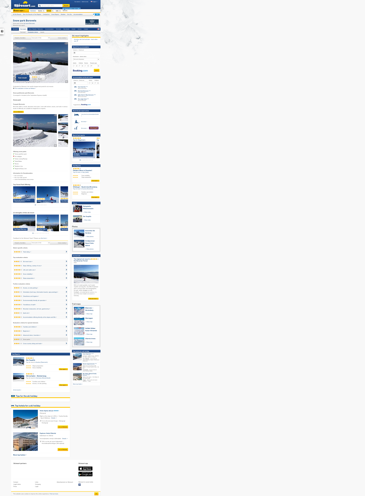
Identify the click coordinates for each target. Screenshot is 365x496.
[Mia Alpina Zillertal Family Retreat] (77, 376)
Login (36, 486)
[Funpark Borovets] (35, 130)
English (94, 1)
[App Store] (85, 471)
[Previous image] (74, 149)
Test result (22, 32)
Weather (63, 14)
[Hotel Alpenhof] (77, 356)
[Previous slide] (14, 194)
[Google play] (85, 476)
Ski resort (15, 29)
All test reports (16, 390)
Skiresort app (83, 463)
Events (73, 29)
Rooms (86, 63)
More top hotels (19, 455)
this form (43, 238)
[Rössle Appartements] (77, 366)
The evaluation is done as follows (25, 88)
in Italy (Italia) (85, 172)
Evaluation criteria (33, 32)
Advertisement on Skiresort (65, 482)
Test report (23, 29)
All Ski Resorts (17, 14)
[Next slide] (66, 194)
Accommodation (78, 14)
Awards (42, 32)
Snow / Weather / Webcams (36, 29)
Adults (74, 63)
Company (38, 484)
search (96, 70)
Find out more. (54, 494)
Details (53, 418)
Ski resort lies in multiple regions (70, 8)
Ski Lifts (69, 14)
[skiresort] (23, 4)
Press (15, 486)
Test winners (77, 1)
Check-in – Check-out (78, 50)
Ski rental (58, 29)
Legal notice (17, 484)
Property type (93, 63)
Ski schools (66, 29)
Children (81, 63)
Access (79, 29)
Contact (86, 29)
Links (36, 482)
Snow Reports (55, 14)
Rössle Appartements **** (90, 364)
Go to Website (18, 112)
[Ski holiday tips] (96, 14)
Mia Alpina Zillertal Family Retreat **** (89, 374)
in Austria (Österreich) (41, 362)
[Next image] (98, 149)
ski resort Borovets (29, 23)
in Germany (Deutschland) (42, 378)
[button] (80, 71)
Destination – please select (79, 56)
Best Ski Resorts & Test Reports (32, 14)
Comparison (46, 14)
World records (85, 1)
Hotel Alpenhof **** (88, 354)
